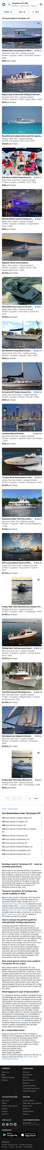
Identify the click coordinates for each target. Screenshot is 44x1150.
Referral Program (29, 1091)
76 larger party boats (13, 914)
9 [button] (29, 798)
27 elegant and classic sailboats (20, 903)
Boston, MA (27, 1106)
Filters (7, 12)
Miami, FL (26, 1109)
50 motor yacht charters (18, 910)
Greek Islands (28, 1111)
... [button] (24, 798)
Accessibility (28, 1147)
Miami (4, 1103)
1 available (22, 906)
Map (20, 12)
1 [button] (14, 798)
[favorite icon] (38, 23)
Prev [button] (8, 798)
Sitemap (19, 1147)
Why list (26, 1077)
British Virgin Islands (9, 1106)
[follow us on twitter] (3, 1124)
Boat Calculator (28, 1080)
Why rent (26, 1072)
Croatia (4, 1109)
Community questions (31, 1088)
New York (5, 1100)
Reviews (26, 1083)
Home (4, 809)
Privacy (4, 1147)
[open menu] (41, 4)
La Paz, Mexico (28, 1100)
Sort (37, 12)
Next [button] (36, 798)
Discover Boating (29, 1086)
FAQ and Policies (8, 1077)
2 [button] (19, 798)
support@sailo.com (16, 1020)
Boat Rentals (27, 1075)
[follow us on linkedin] (15, 1124)
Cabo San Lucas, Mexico (32, 1103)
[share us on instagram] (11, 1124)
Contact (5, 1080)
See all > (5, 1114)
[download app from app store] (28, 1134)
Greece (5, 1111)
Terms (12, 1147)
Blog (3, 1075)
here (25, 1027)
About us (5, 1072)
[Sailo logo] (5, 1142)
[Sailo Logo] (4, 4)
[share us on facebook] (7, 1124)
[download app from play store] (10, 1134)
